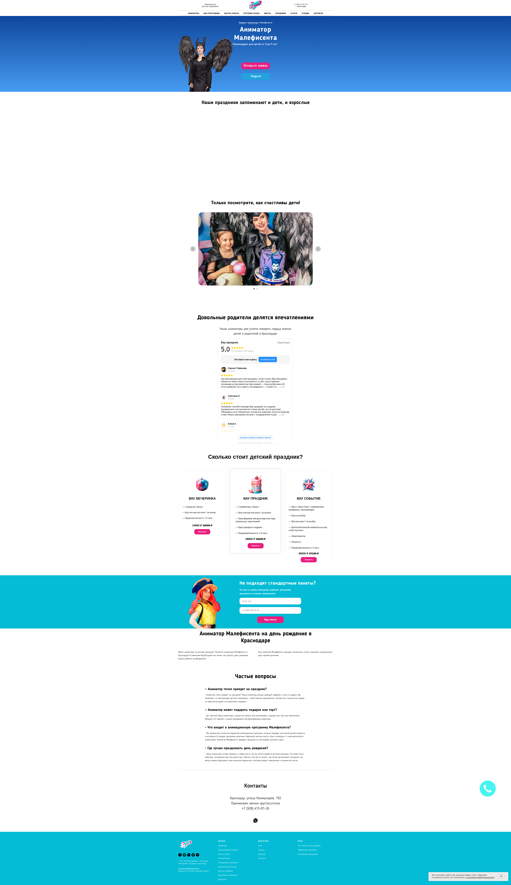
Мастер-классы (231, 13)
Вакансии (261, 854)
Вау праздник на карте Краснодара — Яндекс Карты (256, 443)
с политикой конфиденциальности (479, 878)
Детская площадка (225, 871)
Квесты (267, 13)
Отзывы (305, 13)
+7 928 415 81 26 (300, 4)
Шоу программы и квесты (228, 850)
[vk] (188, 855)
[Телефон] (180, 855)
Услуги (293, 13)
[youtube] (193, 855)
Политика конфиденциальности (188, 868)
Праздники (280, 13)
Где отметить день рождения (309, 846)
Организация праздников (308, 854)
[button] (255, 66)
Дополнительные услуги (227, 867)
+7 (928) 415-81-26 (255, 808)
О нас (260, 846)
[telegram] (197, 855)
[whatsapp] (255, 820)
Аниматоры (193, 13)
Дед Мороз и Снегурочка (227, 875)
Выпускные (222, 879)
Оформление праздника (307, 850)
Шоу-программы (212, 13)
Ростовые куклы (251, 13)
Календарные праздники (227, 863)
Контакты (318, 13)
